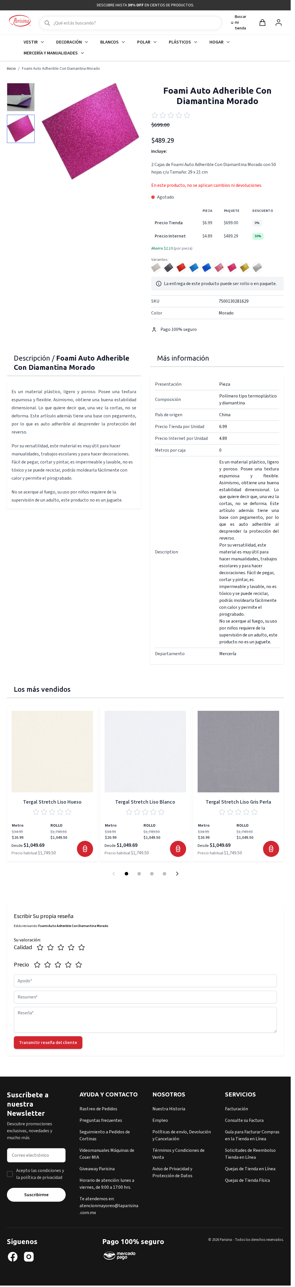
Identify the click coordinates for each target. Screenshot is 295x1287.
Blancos (109, 42)
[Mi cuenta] (278, 22)
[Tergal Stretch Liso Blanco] (145, 751)
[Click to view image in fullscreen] (90, 132)
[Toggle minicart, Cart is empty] (262, 22)
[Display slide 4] (164, 873)
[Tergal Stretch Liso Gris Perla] (238, 751)
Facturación (236, 1109)
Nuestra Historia (168, 1109)
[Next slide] (177, 873)
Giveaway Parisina (97, 1169)
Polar (143, 42)
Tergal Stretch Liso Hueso (52, 802)
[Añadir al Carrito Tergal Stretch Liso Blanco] (178, 849)
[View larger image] (21, 97)
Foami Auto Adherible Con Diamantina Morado (61, 68)
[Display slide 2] (139, 873)
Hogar (216, 42)
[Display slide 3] (151, 873)
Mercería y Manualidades (51, 53)
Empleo (160, 1120)
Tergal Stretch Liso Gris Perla (238, 802)
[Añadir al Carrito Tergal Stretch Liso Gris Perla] (271, 849)
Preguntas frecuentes (101, 1120)
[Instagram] (29, 1256)
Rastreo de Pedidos (98, 1109)
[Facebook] (12, 1256)
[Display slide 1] (126, 873)
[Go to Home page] (20, 21)
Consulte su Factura (244, 1120)
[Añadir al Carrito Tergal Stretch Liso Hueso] (85, 849)
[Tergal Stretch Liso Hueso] (52, 751)
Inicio (11, 68)
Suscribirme (36, 1195)
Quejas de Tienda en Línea (250, 1169)
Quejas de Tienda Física (247, 1180)
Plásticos (180, 42)
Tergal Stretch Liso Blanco (145, 802)
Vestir (31, 42)
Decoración (69, 42)
